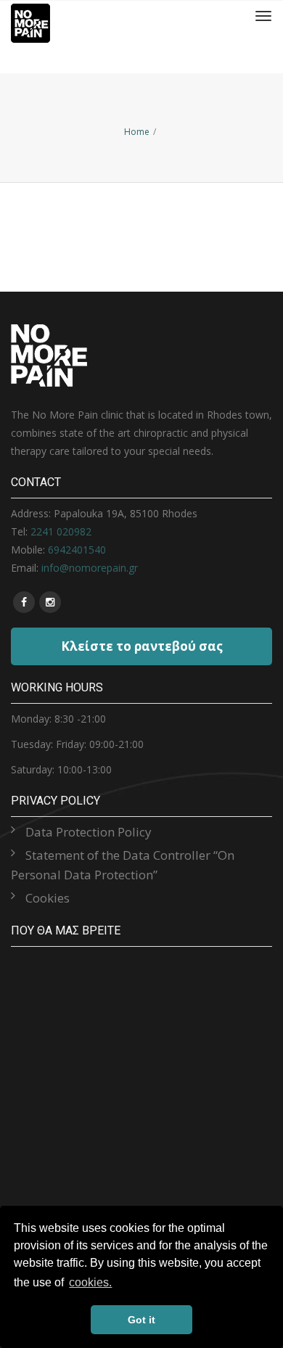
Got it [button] (141, 1320)
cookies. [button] (90, 1282)
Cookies (47, 897)
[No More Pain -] (30, 16)
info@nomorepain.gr (89, 568)
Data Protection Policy (88, 831)
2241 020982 (60, 531)
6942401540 (77, 549)
